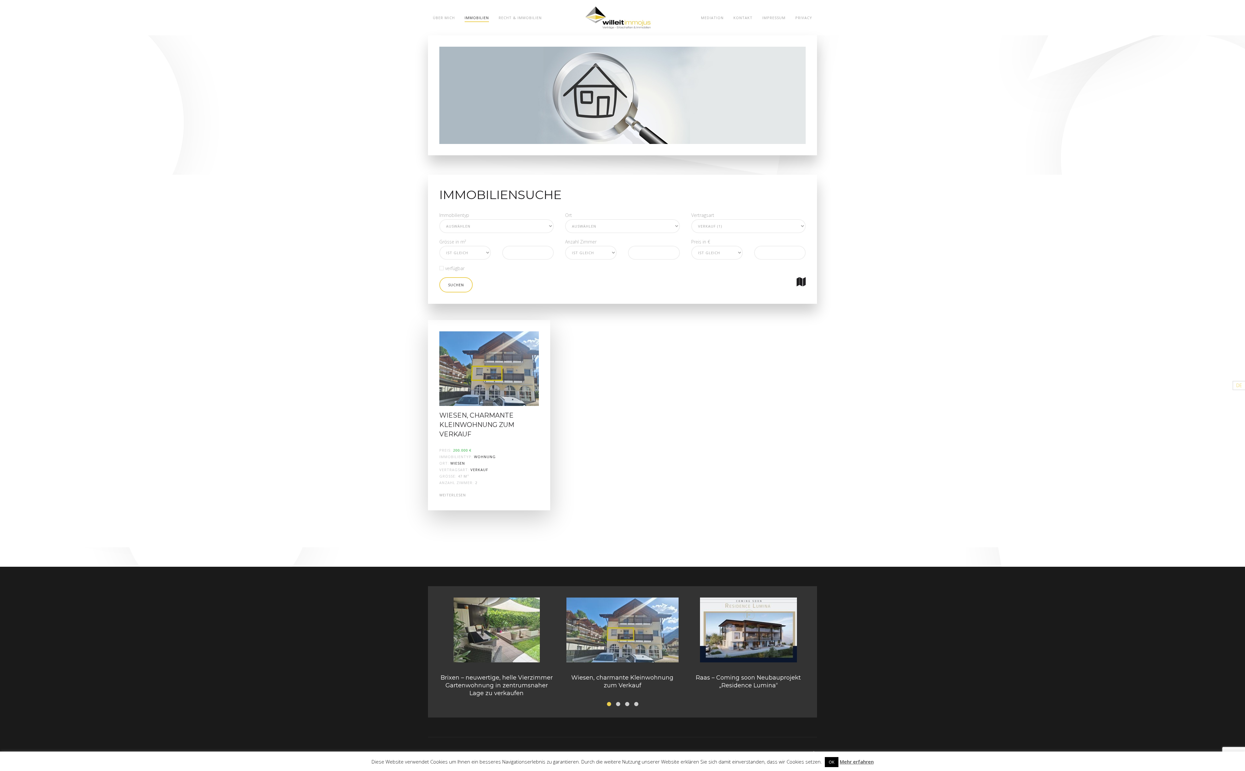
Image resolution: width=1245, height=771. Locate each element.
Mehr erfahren (857, 761)
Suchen (456, 284)
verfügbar (454, 268)
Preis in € (700, 242)
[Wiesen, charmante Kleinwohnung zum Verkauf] (489, 368)
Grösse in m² (452, 242)
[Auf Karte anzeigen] (801, 281)
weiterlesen (452, 494)
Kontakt (743, 17)
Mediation (712, 17)
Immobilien (477, 17)
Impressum (774, 17)
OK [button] (832, 762)
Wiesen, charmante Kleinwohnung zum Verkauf (476, 424)
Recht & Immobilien (520, 17)
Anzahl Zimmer (581, 242)
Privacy (803, 17)
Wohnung (485, 456)
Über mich (444, 17)
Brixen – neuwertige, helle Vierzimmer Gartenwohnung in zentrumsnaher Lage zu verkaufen (497, 685)
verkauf (479, 469)
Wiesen (457, 463)
